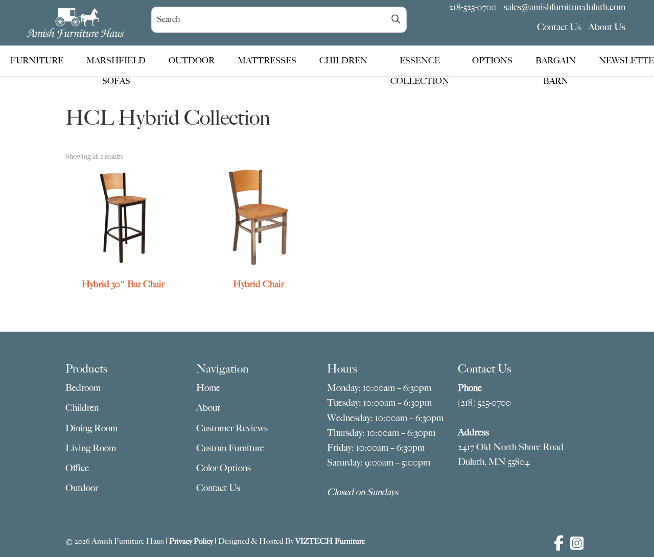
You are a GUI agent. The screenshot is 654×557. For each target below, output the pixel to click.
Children (82, 407)
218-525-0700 (473, 7)
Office (77, 468)
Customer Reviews (232, 428)
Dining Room (91, 428)
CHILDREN (343, 61)
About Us (606, 27)
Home (208, 387)
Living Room (90, 448)
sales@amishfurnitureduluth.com (564, 7)
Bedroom (83, 387)
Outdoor (81, 488)
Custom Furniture (230, 448)
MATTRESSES (267, 61)
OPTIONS (492, 61)
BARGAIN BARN (555, 63)
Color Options (223, 468)
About (208, 407)
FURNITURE (36, 61)
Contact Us (559, 27)
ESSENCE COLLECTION (419, 63)
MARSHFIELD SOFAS (116, 63)
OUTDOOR (192, 61)
